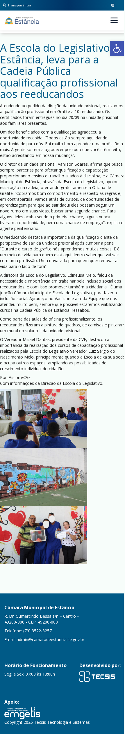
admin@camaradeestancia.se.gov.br (50, 639)
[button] (117, 48)
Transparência (19, 5)
